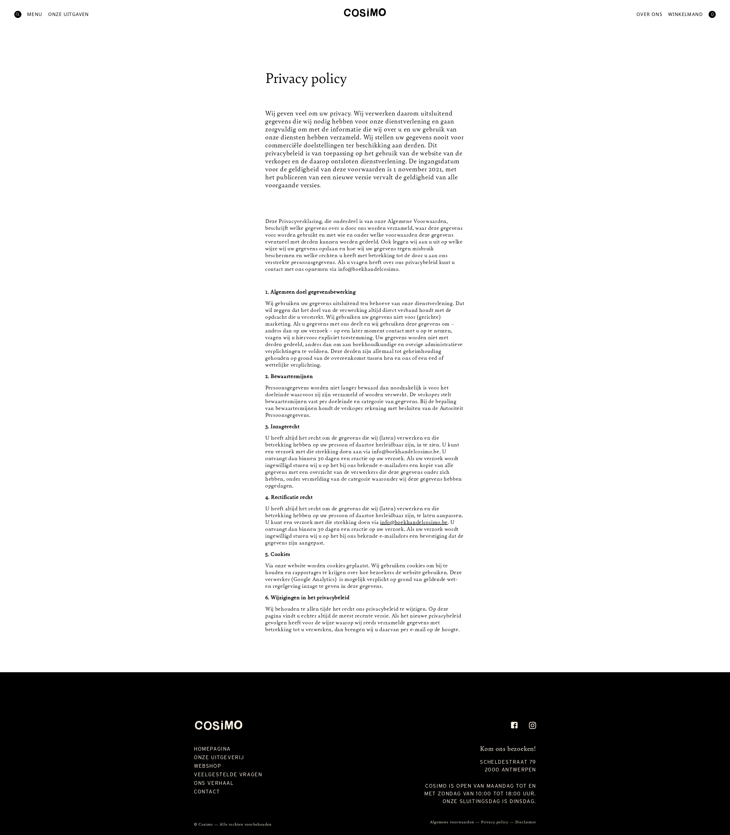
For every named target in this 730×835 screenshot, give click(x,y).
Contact (207, 792)
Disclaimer (525, 821)
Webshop (207, 766)
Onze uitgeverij (219, 757)
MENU (34, 14)
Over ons (649, 14)
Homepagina (212, 749)
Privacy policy (495, 821)
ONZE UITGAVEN (68, 14)
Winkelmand (685, 14)
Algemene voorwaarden (452, 821)
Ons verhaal (214, 783)
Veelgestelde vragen (228, 774)
